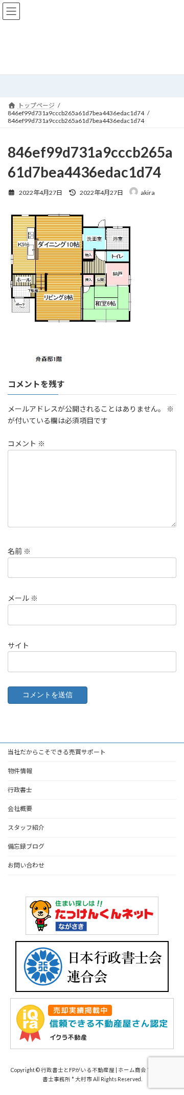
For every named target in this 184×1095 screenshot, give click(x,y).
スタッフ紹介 (26, 827)
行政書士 (20, 790)
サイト (18, 645)
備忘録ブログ (26, 846)
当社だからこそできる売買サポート (57, 752)
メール (23, 598)
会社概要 (20, 808)
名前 (19, 551)
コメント (26, 443)
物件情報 (20, 771)
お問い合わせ (26, 865)
